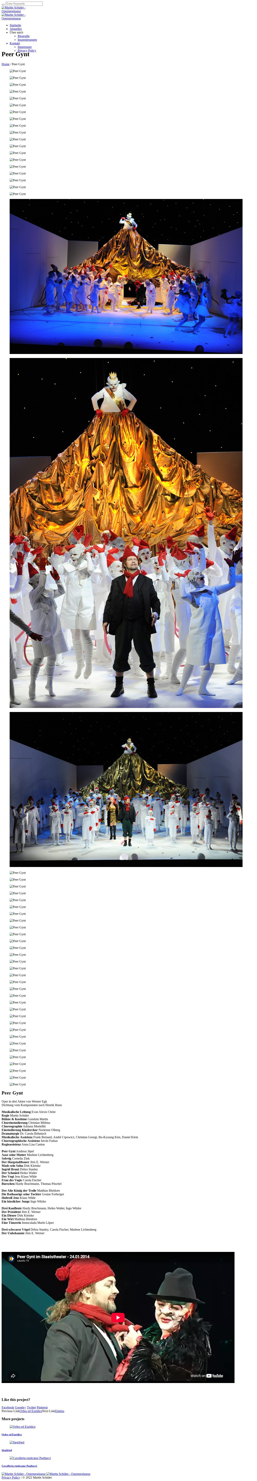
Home (5, 64)
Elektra (59, 1411)
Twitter (31, 1407)
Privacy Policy (11, 1477)
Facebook (8, 1407)
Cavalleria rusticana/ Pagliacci (19, 1465)
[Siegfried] (17, 1442)
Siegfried (7, 1450)
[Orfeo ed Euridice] (23, 1426)
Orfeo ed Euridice (30, 1411)
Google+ (20, 1407)
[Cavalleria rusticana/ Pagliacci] (30, 1458)
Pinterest (42, 1407)
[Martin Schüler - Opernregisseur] (46, 1474)
